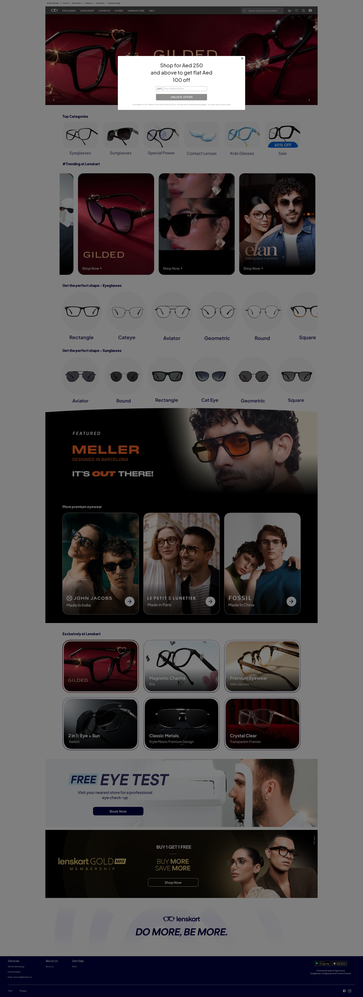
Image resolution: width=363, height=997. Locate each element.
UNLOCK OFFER (182, 97)
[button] (242, 59)
